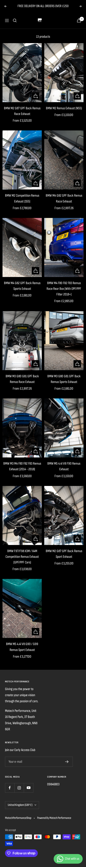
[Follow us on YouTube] (28, 787)
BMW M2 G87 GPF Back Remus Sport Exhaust (64, 554)
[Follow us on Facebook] (9, 787)
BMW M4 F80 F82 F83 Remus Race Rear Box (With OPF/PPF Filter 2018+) (64, 288)
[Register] (67, 761)
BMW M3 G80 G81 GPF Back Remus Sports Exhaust (64, 379)
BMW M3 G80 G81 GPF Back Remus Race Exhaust (22, 379)
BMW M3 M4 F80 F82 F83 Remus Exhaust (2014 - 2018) (22, 466)
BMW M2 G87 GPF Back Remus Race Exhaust (22, 111)
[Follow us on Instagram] (19, 787)
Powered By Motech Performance (54, 818)
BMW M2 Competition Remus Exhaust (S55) (22, 198)
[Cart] (79, 20)
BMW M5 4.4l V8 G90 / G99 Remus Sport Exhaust (22, 647)
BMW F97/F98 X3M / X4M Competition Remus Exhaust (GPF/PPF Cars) (22, 556)
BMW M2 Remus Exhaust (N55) (64, 108)
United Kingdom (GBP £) (20, 805)
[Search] (15, 20)
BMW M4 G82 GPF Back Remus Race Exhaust (64, 198)
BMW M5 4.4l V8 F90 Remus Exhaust (63, 466)
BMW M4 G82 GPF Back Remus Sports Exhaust (22, 286)
